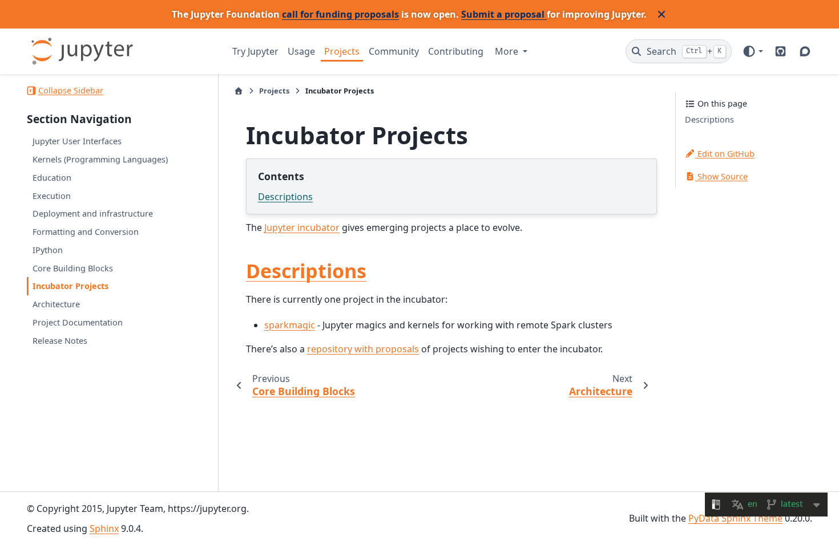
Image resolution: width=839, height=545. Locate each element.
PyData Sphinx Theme (735, 518)
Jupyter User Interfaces (77, 141)
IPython (48, 250)
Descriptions (285, 196)
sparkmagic (289, 325)
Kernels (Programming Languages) (100, 159)
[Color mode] (752, 51)
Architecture (56, 304)
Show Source (721, 176)
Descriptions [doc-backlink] (306, 271)
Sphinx (104, 528)
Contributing (455, 51)
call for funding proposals (340, 14)
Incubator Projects (70, 285)
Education (52, 177)
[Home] (238, 91)
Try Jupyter (255, 51)
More (508, 51)
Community (394, 51)
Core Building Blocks (73, 268)
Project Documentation (78, 322)
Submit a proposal (504, 14)
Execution (52, 195)
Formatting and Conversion (86, 231)
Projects (342, 51)
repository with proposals (363, 349)
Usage (301, 51)
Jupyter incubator (302, 227)
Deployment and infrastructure (93, 213)
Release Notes (60, 340)
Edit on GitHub (725, 153)
